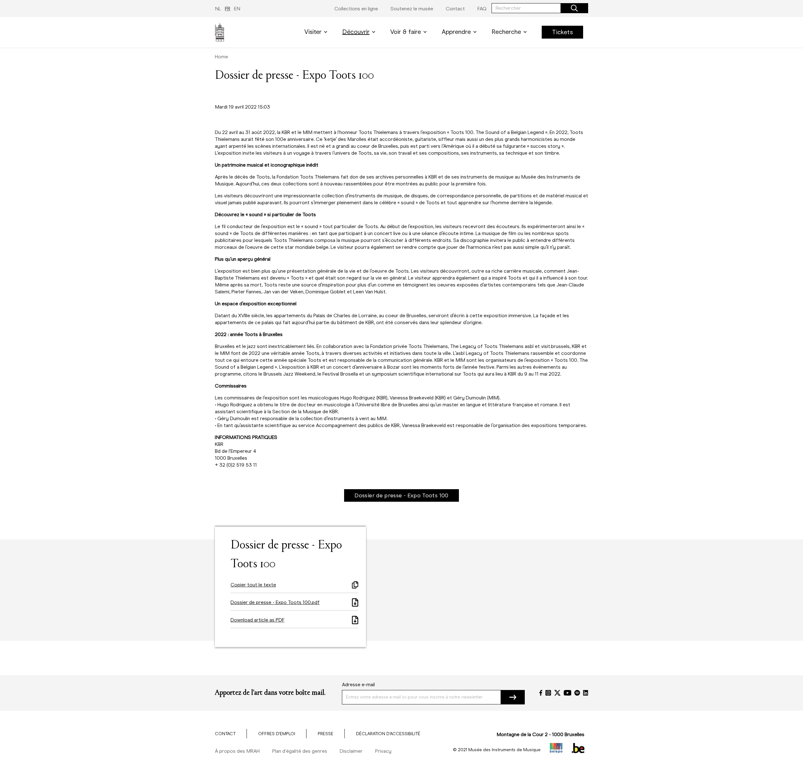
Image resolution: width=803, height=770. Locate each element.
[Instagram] (548, 693)
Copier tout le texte (253, 585)
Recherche (506, 31)
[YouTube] (568, 693)
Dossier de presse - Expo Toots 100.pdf (275, 602)
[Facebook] (540, 693)
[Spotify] (577, 693)
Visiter (313, 31)
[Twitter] (557, 693)
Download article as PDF (258, 620)
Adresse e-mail (358, 684)
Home (221, 57)
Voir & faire (405, 31)
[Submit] (513, 697)
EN (237, 9)
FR (227, 9)
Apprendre (456, 31)
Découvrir (356, 31)
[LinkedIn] (585, 693)
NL (218, 9)
